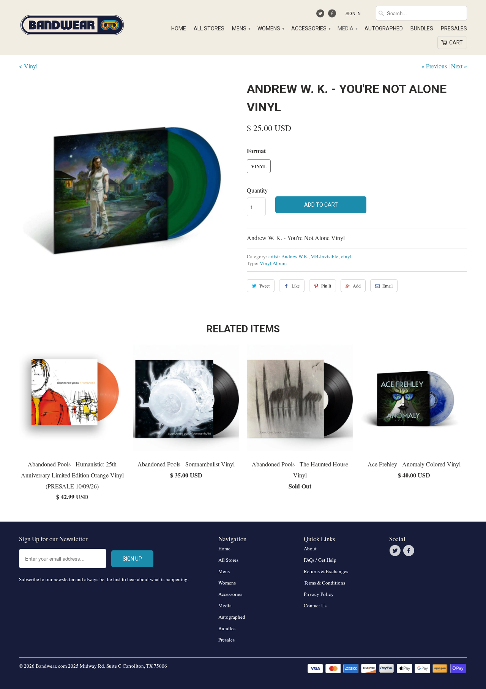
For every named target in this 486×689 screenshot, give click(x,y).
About (310, 548)
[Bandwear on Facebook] (333, 15)
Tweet (264, 286)
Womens (270, 28)
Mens (241, 28)
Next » (459, 66)
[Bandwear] (72, 23)
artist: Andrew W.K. (288, 256)
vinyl (346, 256)
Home (178, 28)
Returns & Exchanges (326, 571)
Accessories (310, 28)
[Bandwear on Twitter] (321, 15)
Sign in (353, 13)
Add (357, 286)
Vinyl (259, 166)
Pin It (326, 286)
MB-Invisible (324, 256)
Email (387, 286)
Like (296, 286)
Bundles (421, 28)
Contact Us (315, 605)
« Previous (434, 66)
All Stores (209, 28)
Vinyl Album (273, 263)
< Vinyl (28, 66)
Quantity (257, 190)
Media (347, 28)
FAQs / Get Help (320, 559)
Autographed (383, 28)
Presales (454, 28)
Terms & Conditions (324, 582)
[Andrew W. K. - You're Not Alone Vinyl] (129, 190)
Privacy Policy (319, 594)
